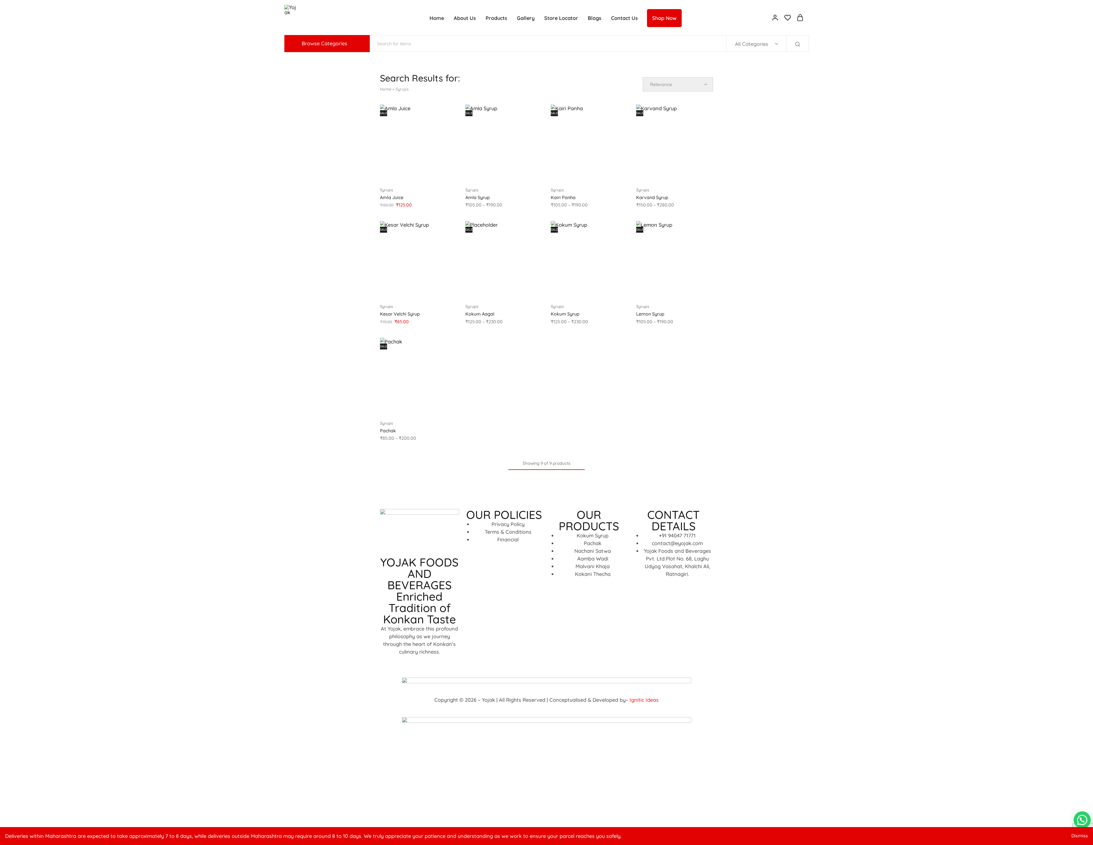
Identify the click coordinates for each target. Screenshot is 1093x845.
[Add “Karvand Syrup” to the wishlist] (688, 173)
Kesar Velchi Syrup (400, 314)
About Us (465, 18)
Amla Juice (391, 197)
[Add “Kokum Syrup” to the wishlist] (603, 289)
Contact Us (624, 18)
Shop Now (664, 18)
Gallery (526, 18)
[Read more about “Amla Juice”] (402, 173)
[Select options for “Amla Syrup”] (488, 173)
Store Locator (561, 18)
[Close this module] (194, 764)
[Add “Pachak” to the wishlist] (432, 406)
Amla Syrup (477, 197)
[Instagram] (419, 663)
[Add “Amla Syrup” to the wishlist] (518, 173)
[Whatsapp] (435, 663)
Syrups (386, 190)
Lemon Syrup (650, 314)
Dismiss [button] (1079, 835)
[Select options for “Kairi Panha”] (573, 173)
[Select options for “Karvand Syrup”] (658, 173)
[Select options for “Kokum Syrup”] (573, 289)
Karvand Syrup (652, 197)
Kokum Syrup (565, 314)
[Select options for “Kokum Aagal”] (488, 289)
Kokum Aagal (479, 314)
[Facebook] (404, 663)
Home (437, 18)
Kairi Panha (563, 197)
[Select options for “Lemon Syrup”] (658, 289)
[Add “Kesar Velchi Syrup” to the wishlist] (432, 289)
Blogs (594, 18)
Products (496, 18)
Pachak (388, 430)
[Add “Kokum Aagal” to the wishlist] (518, 289)
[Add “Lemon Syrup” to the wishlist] (688, 289)
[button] (402, 289)
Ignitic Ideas (644, 700)
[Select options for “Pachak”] (402, 406)
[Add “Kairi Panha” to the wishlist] (603, 173)
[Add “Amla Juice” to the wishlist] (432, 173)
